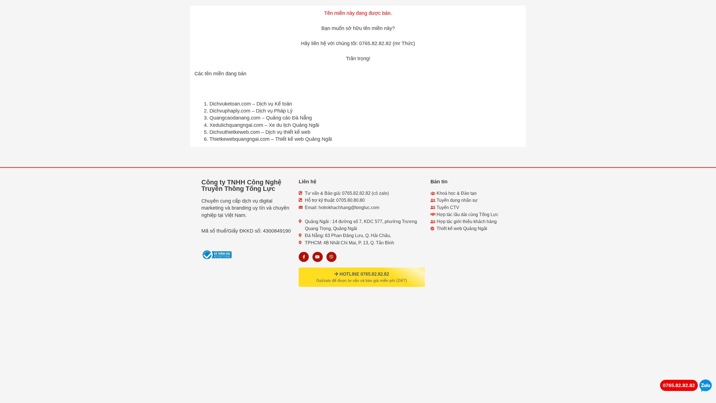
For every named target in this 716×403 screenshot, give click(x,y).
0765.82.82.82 (679, 385)
